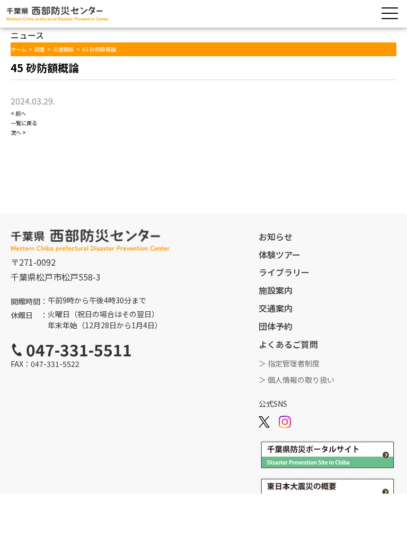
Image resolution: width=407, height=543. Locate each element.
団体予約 (276, 326)
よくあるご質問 (288, 344)
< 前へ (18, 113)
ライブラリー (284, 272)
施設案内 (276, 290)
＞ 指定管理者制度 (289, 363)
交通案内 (276, 308)
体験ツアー (279, 254)
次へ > (18, 132)
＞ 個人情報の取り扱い (296, 379)
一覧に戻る (24, 123)
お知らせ (276, 236)
